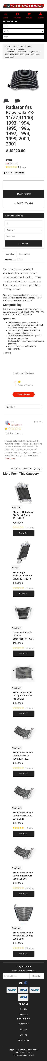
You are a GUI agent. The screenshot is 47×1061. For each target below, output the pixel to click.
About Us (23, 1009)
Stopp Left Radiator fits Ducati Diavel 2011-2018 (23, 515)
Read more (10, 458)
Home (7, 46)
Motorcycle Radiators (16, 49)
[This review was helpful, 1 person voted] (35, 468)
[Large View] (6, 101)
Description (9, 254)
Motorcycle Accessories (22, 46)
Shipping (23, 1035)
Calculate (24, 243)
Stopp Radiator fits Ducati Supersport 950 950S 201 (23, 875)
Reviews (8, 259)
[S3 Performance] (23, 6)
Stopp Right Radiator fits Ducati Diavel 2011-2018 (23, 575)
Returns (23, 1029)
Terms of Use (23, 1040)
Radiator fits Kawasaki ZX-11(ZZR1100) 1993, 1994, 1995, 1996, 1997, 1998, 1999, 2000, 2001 (22, 54)
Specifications (24, 254)
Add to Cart (25, 194)
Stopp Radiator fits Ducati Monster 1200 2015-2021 (23, 755)
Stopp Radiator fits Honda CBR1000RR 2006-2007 (23, 935)
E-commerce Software (20, 1055)
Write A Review (24, 394)
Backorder (23, 593)
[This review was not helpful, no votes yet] (39, 468)
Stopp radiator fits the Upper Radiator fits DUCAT (23, 695)
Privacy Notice (23, 1024)
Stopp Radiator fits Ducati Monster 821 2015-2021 (23, 815)
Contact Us (23, 1015)
